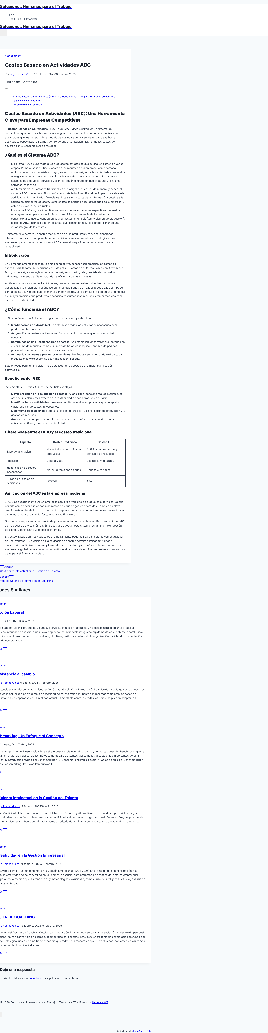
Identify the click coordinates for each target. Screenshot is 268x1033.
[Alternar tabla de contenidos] (7, 89)
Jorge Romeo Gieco (21, 74)
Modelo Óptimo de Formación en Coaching (26, 578)
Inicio (11, 14)
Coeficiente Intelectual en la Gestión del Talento (30, 568)
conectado (35, 978)
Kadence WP (100, 1002)
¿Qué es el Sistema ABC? (28, 100)
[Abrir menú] (3, 32)
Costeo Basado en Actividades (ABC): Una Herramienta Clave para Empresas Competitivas (65, 96)
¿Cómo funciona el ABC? (28, 104)
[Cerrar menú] (1, 1014)
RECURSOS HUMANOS (22, 19)
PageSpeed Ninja (142, 1031)
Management (13, 55)
